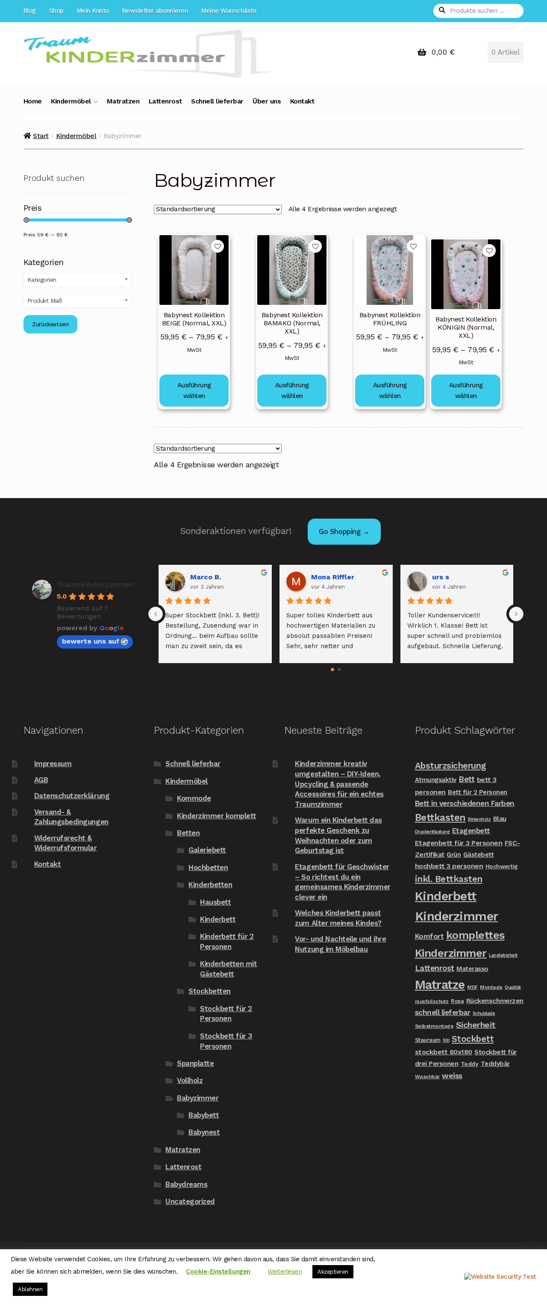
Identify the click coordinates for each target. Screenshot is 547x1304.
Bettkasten (440, 817)
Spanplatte (195, 1063)
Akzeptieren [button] (333, 1272)
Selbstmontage (434, 1026)
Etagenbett (471, 830)
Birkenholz (479, 819)
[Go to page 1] (339, 669)
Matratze (440, 984)
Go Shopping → (344, 531)
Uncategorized (190, 1201)
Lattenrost (165, 101)
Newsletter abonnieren (155, 11)
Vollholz (190, 1080)
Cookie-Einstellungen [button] (218, 1271)
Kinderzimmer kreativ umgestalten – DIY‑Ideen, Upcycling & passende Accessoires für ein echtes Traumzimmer (339, 783)
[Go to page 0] (332, 670)
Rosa (457, 1001)
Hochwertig (501, 866)
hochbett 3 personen (449, 866)
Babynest (204, 1132)
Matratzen (123, 101)
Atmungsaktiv (435, 780)
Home (33, 101)
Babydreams (186, 1184)
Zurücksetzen (50, 324)
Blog (30, 11)
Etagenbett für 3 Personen (459, 843)
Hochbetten (208, 867)
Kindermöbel (71, 101)
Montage (491, 987)
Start (41, 136)
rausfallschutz (432, 1001)
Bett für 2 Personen (477, 792)
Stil (446, 1040)
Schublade (484, 1013)
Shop (56, 11)
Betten (188, 833)
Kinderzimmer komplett (216, 815)
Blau (499, 819)
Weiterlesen (285, 1271)
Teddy (470, 1063)
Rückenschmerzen (494, 1001)
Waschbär (427, 1077)
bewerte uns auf (90, 641)
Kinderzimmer (456, 916)
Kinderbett (217, 919)
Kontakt (302, 101)
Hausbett (215, 902)
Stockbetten (209, 991)
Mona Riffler (332, 577)
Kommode (194, 798)
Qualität (513, 987)
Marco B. (205, 577)
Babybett (203, 1115)
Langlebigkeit (503, 955)
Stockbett (473, 1039)
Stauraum (428, 1040)
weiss (452, 1075)
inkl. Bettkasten (448, 878)
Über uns (267, 101)
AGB (41, 780)
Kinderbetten (210, 884)
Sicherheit (476, 1025)
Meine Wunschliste (228, 11)
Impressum (53, 763)
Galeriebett (207, 850)
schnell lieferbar (443, 1012)
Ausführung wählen (194, 390)
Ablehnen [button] (30, 1289)
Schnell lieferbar (217, 101)
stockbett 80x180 (443, 1052)
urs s (440, 577)
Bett (466, 779)
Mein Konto (93, 11)
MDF (472, 987)
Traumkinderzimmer (95, 584)
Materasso (472, 969)
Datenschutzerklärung (71, 795)
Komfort (429, 936)
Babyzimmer (197, 1098)
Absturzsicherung (450, 766)
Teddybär (495, 1064)
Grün (454, 855)
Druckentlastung (432, 832)
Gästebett (478, 855)
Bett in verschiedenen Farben (465, 803)
